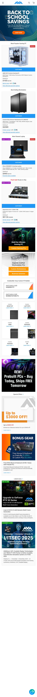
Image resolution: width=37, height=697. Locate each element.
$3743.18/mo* (7, 219)
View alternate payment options (11, 85)
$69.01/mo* (6, 83)
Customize (18, 69)
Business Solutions (18, 274)
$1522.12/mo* (7, 130)
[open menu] (3, 2)
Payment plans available (9, 175)
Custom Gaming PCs (18, 248)
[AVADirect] (18, 2)
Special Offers (18, 394)
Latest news (18, 479)
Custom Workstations (18, 269)
